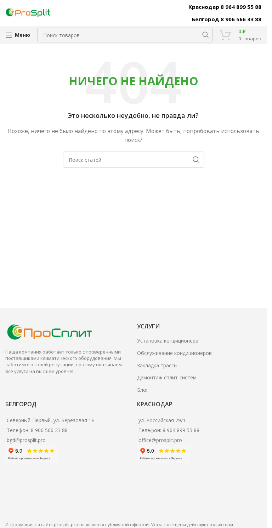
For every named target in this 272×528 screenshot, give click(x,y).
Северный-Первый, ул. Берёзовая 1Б (51, 420)
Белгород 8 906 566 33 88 (226, 19)
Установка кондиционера (167, 340)
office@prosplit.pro (160, 440)
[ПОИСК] (205, 35)
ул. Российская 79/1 (162, 420)
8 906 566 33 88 (49, 430)
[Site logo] (28, 12)
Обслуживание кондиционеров (174, 353)
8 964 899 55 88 (181, 430)
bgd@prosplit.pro (26, 440)
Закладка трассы (157, 365)
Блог (142, 389)
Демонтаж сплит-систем (167, 377)
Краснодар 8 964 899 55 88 (224, 6)
